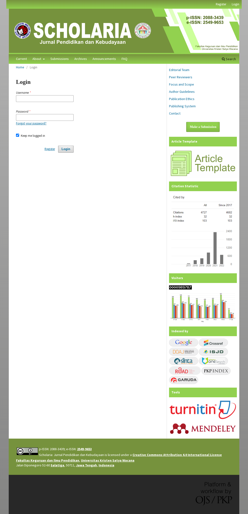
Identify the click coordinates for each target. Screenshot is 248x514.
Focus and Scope (181, 84)
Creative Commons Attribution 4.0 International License (177, 455)
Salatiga (57, 465)
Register (221, 4)
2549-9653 (84, 449)
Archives (80, 59)
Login (235, 4)
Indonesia (106, 465)
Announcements (104, 59)
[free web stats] (180, 288)
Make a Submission (203, 127)
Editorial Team (179, 70)
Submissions (59, 59)
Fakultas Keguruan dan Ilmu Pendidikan (47, 460)
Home (20, 67)
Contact (174, 113)
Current (21, 59)
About (37, 59)
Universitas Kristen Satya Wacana (107, 460)
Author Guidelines (182, 91)
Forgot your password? (31, 123)
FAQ (124, 59)
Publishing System (182, 106)
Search (230, 59)
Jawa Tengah (86, 465)
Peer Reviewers (180, 77)
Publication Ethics (181, 99)
